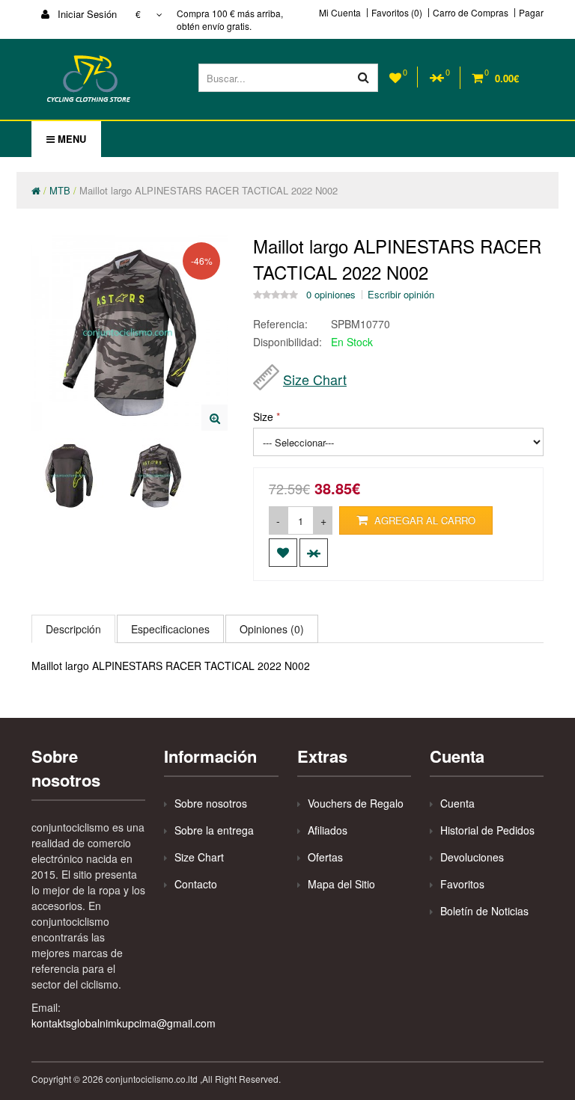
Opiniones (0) (272, 628)
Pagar (531, 12)
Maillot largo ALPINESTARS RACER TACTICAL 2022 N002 (208, 190)
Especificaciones (170, 628)
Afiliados (327, 830)
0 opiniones (331, 294)
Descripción (73, 628)
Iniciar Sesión (86, 14)
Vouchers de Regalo (356, 803)
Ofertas (325, 856)
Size (263, 416)
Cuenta (457, 803)
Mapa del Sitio (341, 883)
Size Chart (315, 379)
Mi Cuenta (340, 12)
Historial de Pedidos (487, 830)
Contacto (195, 883)
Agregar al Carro (423, 520)
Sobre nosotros (210, 803)
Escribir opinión (401, 294)
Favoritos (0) (396, 12)
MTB (59, 190)
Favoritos (462, 883)
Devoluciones (472, 856)
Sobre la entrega (214, 830)
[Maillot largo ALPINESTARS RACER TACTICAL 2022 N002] (214, 418)
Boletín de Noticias (484, 910)
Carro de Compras (470, 12)
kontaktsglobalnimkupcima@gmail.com (123, 1022)
